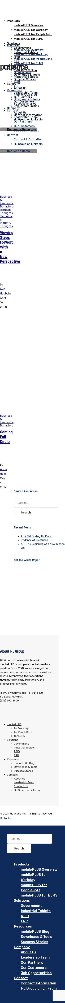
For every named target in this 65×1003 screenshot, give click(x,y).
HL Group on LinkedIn (28, 144)
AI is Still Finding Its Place (36, 536)
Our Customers (24, 126)
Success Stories (25, 79)
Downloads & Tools (27, 99)
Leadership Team (26, 117)
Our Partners (23, 121)
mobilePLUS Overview (29, 25)
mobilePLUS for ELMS (28, 63)
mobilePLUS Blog (25, 94)
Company (13, 83)
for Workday (21, 728)
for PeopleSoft (23, 732)
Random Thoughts (6, 211)
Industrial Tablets (26, 76)
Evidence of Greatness (34, 540)
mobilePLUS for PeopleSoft (33, 58)
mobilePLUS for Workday (31, 54)
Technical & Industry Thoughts (6, 221)
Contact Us (21, 786)
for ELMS (19, 735)
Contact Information (28, 139)
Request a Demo (18, 151)
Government (22, 72)
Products (13, 21)
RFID (17, 81)
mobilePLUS (14, 724)
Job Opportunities (26, 106)
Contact (12, 135)
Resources (14, 90)
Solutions (12, 739)
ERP (16, 755)
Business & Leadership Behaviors (7, 201)
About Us (20, 112)
